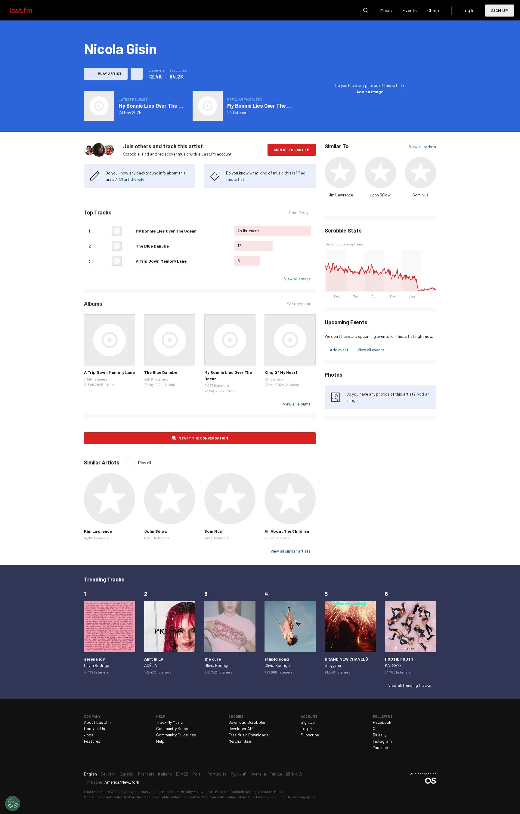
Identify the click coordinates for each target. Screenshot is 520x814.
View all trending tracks (409, 685)
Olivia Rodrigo (96, 665)
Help (160, 741)
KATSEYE (393, 665)
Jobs (88, 734)
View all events (371, 349)
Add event (339, 349)
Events (409, 10)
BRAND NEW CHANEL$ (346, 658)
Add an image (369, 91)
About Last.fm (97, 722)
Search (365, 10)
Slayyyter (333, 665)
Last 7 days (300, 213)
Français (146, 773)
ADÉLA (150, 665)
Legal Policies (217, 791)
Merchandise (239, 741)
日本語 (182, 773)
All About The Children (287, 531)
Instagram (382, 741)
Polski (197, 773)
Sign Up (499, 10)
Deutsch (108, 773)
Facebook (382, 722)
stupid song (277, 658)
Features (92, 741)
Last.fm (28, 10)
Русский (238, 773)
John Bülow (380, 194)
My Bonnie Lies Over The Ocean (156, 105)
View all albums (297, 403)
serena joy (94, 658)
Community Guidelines (176, 734)
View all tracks (297, 278)
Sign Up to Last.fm (292, 149)
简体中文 (294, 773)
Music (386, 10)
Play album (99, 106)
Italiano (165, 773)
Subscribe (310, 734)
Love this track (129, 231)
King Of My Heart (281, 372)
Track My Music (169, 722)
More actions (137, 74)
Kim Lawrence (340, 194)
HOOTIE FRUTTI (400, 658)
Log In (468, 10)
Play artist (110, 73)
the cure (212, 658)
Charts (434, 10)
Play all (144, 462)
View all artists (422, 146)
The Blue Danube (152, 245)
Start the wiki (131, 179)
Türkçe (276, 773)
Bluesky (379, 734)
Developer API (241, 728)
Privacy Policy (192, 791)
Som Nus (420, 194)
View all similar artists (291, 550)
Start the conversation (203, 438)
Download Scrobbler (246, 722)
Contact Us (94, 728)
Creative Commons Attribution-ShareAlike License (228, 797)
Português (217, 773)
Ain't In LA (153, 658)
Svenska (258, 773)
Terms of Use (168, 791)
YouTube (380, 747)
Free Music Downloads (248, 734)
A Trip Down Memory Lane (161, 261)
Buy (93, 356)
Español (126, 773)
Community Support (174, 728)
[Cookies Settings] (12, 803)
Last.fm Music (272, 791)
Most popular (298, 304)
